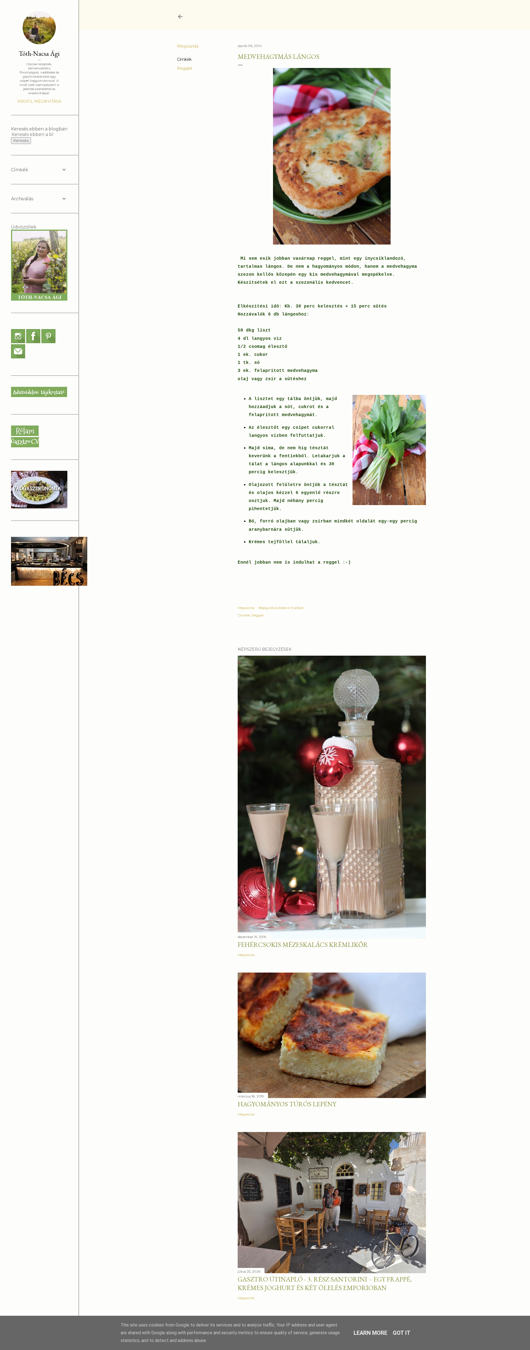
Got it (401, 1333)
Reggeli (184, 68)
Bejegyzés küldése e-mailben (281, 608)
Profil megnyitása (39, 101)
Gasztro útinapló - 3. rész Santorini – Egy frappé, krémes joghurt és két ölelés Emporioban (325, 1283)
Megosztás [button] (187, 46)
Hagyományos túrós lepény (287, 1104)
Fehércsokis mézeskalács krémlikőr (303, 944)
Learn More (370, 1333)
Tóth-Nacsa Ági (39, 53)
